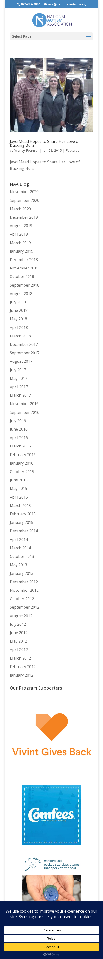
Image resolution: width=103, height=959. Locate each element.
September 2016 (24, 412)
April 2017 (19, 386)
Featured (73, 150)
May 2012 (18, 641)
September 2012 (24, 607)
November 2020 (24, 191)
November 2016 (24, 403)
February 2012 (23, 666)
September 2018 (24, 285)
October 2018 (22, 276)
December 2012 (24, 582)
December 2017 (24, 344)
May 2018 (18, 319)
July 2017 (18, 370)
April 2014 (19, 539)
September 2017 (24, 352)
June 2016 (19, 429)
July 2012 (18, 624)
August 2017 (21, 361)
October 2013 (22, 556)
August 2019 (21, 225)
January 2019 (21, 251)
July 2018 (18, 302)
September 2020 (24, 200)
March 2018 (20, 336)
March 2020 (20, 208)
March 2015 (20, 505)
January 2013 (21, 573)
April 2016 (19, 437)
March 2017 (20, 395)
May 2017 (18, 378)
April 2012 (19, 649)
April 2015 (19, 497)
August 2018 (21, 293)
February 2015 (23, 514)
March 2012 (20, 658)
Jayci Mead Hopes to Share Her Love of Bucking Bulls (45, 143)
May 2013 (18, 564)
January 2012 (21, 675)
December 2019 (24, 217)
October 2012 (22, 598)
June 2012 (19, 632)
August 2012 (21, 615)
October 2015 (22, 471)
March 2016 (20, 446)
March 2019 (20, 242)
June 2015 (19, 480)
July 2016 (18, 420)
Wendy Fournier (26, 150)
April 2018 (19, 327)
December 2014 (24, 530)
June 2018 (19, 310)
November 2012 (24, 590)
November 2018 (24, 268)
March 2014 (20, 548)
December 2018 (24, 259)
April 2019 (19, 234)
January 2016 (21, 463)
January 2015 (21, 522)
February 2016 (23, 454)
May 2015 (18, 488)
